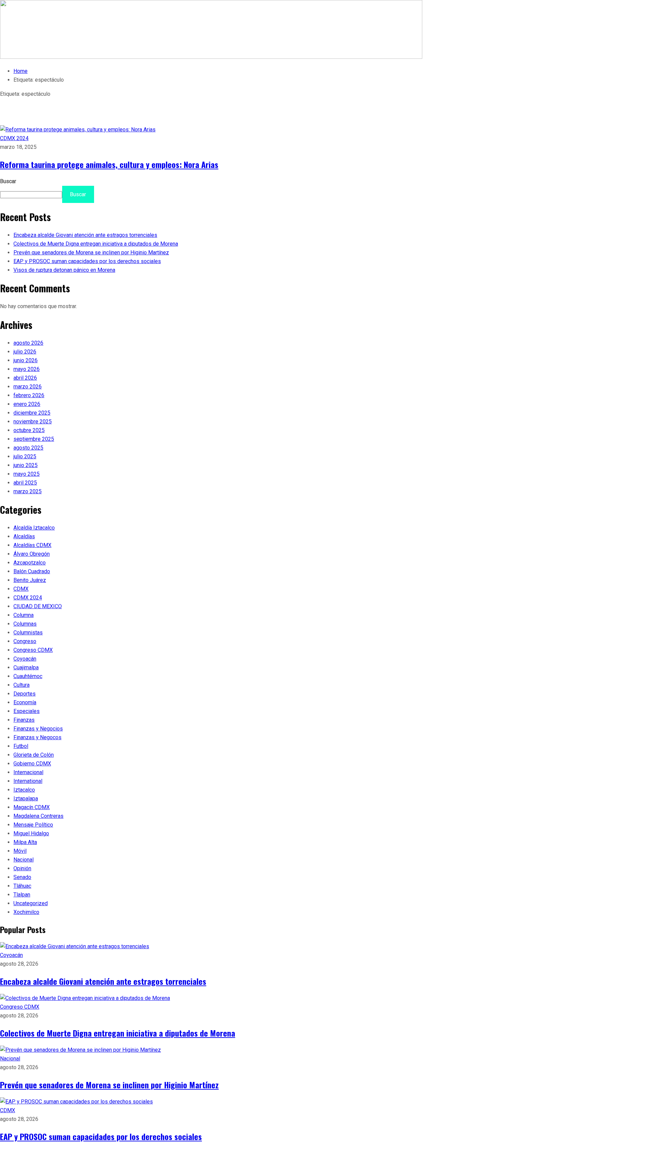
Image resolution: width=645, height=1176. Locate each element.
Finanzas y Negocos (37, 737)
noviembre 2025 (32, 421)
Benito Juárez (29, 580)
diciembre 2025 (31, 413)
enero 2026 (26, 404)
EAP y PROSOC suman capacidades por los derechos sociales (87, 261)
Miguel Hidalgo (31, 833)
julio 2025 (24, 456)
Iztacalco (24, 790)
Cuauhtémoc (27, 676)
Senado (22, 877)
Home (20, 71)
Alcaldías (24, 536)
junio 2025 (25, 465)
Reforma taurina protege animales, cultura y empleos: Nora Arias (109, 164)
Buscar (8, 181)
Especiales (26, 711)
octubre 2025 (29, 430)
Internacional (28, 772)
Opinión (22, 868)
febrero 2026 (28, 395)
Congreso (24, 641)
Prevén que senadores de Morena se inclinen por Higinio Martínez (91, 252)
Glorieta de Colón (33, 755)
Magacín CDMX (31, 807)
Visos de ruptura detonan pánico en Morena (64, 270)
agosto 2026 (28, 343)
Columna (23, 615)
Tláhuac (22, 886)
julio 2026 (24, 351)
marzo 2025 (27, 491)
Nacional (23, 859)
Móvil (20, 851)
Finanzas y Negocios (38, 728)
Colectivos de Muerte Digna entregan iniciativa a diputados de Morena (95, 244)
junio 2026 (25, 360)
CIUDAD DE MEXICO (37, 606)
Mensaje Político (33, 825)
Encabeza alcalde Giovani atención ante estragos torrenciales (85, 235)
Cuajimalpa (26, 667)
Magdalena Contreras (38, 816)
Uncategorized (30, 903)
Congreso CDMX (33, 650)
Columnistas (28, 632)
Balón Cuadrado (31, 571)
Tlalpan (21, 894)
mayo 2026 (26, 369)
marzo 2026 (27, 386)
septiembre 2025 (33, 439)
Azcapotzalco (29, 562)
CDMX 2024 (14, 138)
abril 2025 (25, 482)
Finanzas (24, 720)
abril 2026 (25, 378)
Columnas (25, 624)
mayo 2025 (26, 474)
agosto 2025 (28, 448)
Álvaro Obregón (31, 554)
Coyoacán (24, 659)
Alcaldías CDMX (32, 545)
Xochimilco (26, 912)
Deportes (24, 693)
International (27, 781)
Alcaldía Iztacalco (34, 527)
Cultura (21, 685)
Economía (24, 702)
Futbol (20, 746)
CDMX (21, 589)
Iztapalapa (25, 798)
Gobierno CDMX (32, 763)
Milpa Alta (25, 842)
